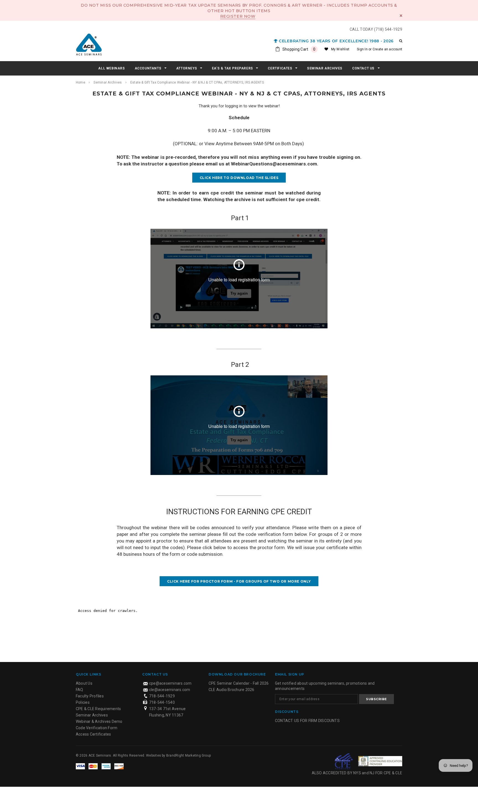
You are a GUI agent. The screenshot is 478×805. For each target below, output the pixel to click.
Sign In (362, 49)
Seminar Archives (107, 82)
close (401, 15)
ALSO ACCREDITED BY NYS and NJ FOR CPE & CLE (357, 773)
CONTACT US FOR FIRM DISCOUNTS (307, 720)
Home (80, 82)
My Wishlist (340, 49)
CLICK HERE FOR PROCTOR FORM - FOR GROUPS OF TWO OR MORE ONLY (239, 581)
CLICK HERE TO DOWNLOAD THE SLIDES (239, 178)
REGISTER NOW (238, 16)
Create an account (387, 49)
